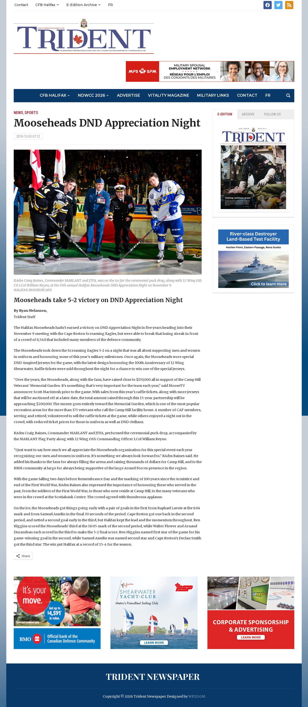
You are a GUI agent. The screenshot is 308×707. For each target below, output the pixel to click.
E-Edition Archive (81, 5)
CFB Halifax (45, 5)
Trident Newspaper (153, 676)
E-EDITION (225, 114)
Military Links (213, 95)
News (18, 112)
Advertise (128, 95)
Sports (31, 112)
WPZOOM (196, 696)
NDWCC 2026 (91, 95)
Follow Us (272, 114)
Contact (21, 5)
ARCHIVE (248, 114)
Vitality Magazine (168, 95)
